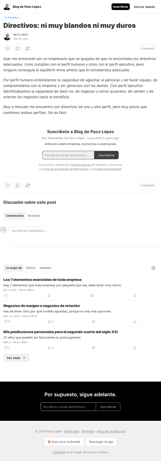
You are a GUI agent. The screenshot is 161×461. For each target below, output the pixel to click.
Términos (88, 431)
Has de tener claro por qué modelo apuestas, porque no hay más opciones (57, 311)
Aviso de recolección (111, 431)
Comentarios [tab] (14, 216)
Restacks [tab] (34, 216)
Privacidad (71, 431)
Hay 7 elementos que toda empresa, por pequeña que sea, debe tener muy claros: (62, 285)
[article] (80, 287)
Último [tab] (30, 268)
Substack (59, 452)
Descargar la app (101, 442)
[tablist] (22, 215)
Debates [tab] (45, 268)
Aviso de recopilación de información (65, 169)
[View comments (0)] (17, 48)
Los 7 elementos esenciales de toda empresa (42, 280)
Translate (13, 17)
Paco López (20, 34)
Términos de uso (80, 165)
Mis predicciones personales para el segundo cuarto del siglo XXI (60, 332)
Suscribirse (120, 7)
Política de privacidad (108, 169)
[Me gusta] (7, 48)
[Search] (153, 268)
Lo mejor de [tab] (14, 268)
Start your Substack (66, 442)
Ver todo (13, 358)
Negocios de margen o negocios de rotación (41, 306)
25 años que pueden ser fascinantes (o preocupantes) (41, 337)
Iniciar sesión (144, 7)
